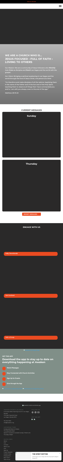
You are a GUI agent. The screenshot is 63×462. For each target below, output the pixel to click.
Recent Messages (30, 214)
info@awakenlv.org (9, 422)
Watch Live (7, 446)
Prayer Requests (8, 452)
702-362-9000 (7, 420)
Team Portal (7, 459)
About (5, 441)
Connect (6, 444)
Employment (7, 455)
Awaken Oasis (7, 454)
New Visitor (7, 457)
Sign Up (6, 450)
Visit (5, 442)
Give (5, 448)
